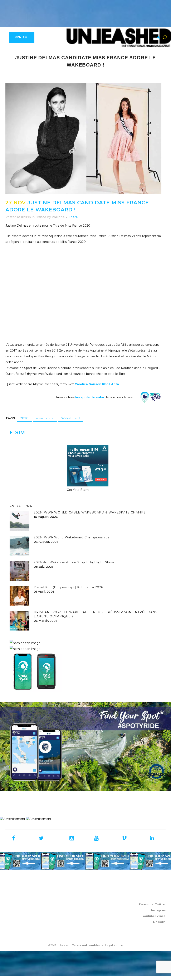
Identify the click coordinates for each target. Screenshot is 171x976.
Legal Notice (114, 945)
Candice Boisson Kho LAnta (97, 384)
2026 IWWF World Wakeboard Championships (71, 537)
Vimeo (161, 916)
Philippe (58, 217)
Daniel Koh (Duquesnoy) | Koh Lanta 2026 (68, 587)
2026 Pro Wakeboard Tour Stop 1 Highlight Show (74, 562)
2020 (24, 418)
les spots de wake (89, 397)
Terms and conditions (87, 945)
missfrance (45, 418)
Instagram (158, 910)
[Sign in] (157, 37)
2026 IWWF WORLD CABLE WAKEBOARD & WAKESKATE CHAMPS (90, 512)
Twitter (160, 904)
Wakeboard (70, 418)
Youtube (149, 916)
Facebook (146, 904)
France (40, 217)
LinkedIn (159, 921)
